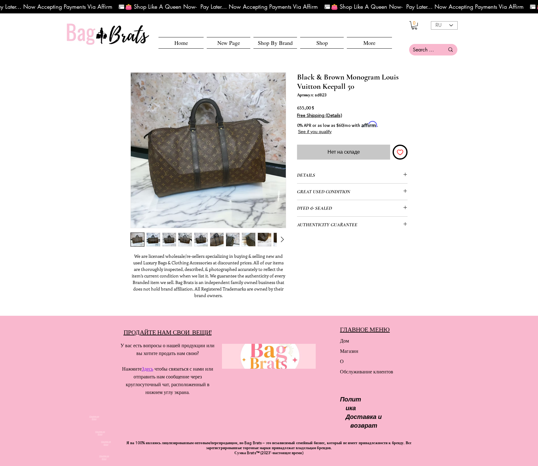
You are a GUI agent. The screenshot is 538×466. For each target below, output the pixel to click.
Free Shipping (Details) (319, 115)
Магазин (349, 351)
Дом (344, 341)
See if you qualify (313, 131)
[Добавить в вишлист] (400, 152)
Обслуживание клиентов (362, 371)
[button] (322, 43)
